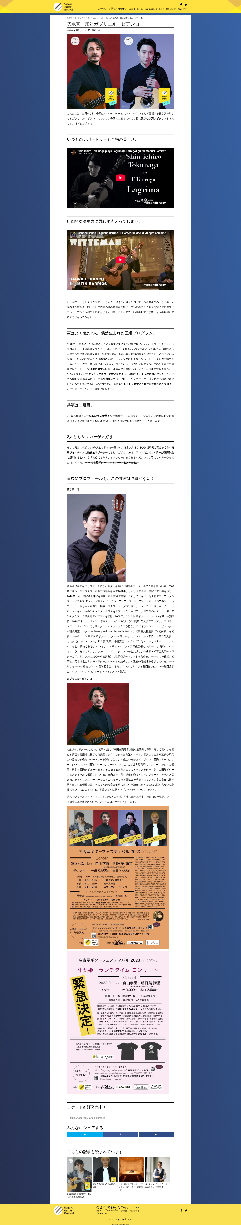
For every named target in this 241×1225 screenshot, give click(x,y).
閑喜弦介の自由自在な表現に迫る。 (105, 1185)
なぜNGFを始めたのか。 (112, 8)
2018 (123, 1219)
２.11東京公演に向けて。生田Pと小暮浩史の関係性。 (79, 1195)
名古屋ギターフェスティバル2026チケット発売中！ (157, 1185)
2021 (111, 1219)
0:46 (94, 312)
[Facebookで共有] (181, 4)
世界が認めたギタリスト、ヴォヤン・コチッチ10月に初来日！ (131, 1187)
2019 (117, 1219)
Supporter (182, 8)
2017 (130, 1219)
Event (132, 8)
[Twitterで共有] (186, 4)
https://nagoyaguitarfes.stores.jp (87, 1118)
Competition (150, 8)
